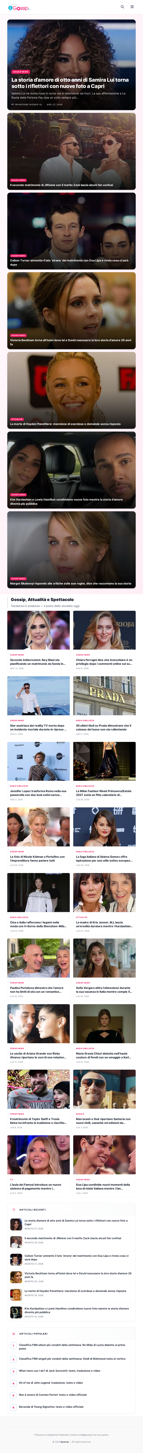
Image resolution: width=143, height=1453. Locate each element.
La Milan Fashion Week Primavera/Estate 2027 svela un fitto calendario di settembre (103, 794)
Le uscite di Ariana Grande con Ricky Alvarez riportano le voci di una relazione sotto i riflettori (38, 1057)
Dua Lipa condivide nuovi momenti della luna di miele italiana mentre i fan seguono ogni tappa (103, 1188)
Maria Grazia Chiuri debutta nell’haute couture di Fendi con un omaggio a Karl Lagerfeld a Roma (102, 1057)
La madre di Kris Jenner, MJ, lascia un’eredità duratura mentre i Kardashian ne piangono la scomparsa (103, 926)
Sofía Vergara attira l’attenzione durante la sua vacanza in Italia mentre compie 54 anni (104, 991)
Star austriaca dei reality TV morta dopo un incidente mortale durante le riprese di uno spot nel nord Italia (38, 729)
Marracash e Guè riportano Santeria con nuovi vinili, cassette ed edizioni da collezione (103, 1122)
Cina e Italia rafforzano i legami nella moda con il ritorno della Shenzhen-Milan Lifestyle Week (38, 926)
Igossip (65, 1441)
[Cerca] (122, 6)
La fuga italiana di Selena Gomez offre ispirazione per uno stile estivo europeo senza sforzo (103, 860)
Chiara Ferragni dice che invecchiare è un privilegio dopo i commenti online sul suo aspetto (104, 663)
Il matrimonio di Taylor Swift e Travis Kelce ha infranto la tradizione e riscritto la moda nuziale (37, 1122)
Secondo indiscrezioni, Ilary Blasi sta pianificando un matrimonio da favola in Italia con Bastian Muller (36, 663)
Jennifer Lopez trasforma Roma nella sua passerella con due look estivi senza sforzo (38, 794)
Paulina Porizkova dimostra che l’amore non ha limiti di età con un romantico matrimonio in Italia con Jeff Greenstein (37, 991)
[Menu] (132, 6)
